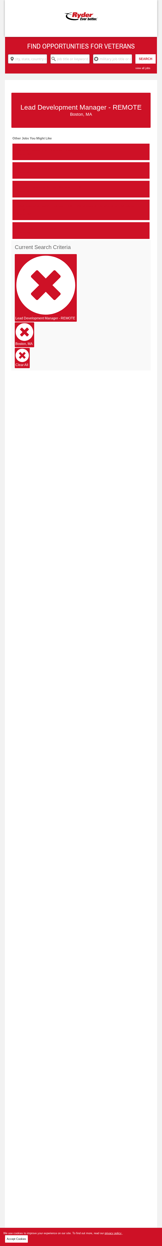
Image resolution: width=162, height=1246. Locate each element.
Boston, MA (24, 344)
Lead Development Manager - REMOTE (45, 318)
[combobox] (27, 59)
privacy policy (113, 1233)
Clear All (21, 365)
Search (145, 59)
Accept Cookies (16, 1239)
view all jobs (142, 68)
